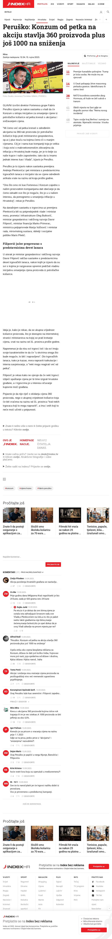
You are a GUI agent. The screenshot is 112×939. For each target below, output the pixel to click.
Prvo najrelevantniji (31, 572)
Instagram (100, 891)
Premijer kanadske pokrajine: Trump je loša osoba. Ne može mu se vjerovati (90, 74)
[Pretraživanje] (107, 12)
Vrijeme (77, 895)
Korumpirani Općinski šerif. (22, 690)
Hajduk (24, 891)
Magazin (42, 877)
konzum (9, 488)
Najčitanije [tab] (89, 64)
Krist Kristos (16, 768)
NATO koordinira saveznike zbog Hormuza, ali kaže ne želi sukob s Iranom (89, 98)
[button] (6, 514)
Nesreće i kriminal (84, 19)
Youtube (99, 886)
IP (6, 729)
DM (6, 753)
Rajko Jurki (22, 607)
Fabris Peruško (44, 488)
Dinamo (24, 886)
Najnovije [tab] (73, 64)
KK (5, 770)
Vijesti (60, 4)
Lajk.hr (59, 891)
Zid (52, 4)
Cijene (101, 4)
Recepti (59, 886)
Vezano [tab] (102, 64)
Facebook (100, 882)
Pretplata (42, 4)
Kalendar (60, 904)
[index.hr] (18, 4)
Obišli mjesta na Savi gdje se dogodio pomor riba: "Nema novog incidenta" (90, 110)
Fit (39, 909)
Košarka (24, 900)
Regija (60, 19)
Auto (40, 904)
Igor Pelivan (15, 728)
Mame (41, 900)
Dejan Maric (15, 751)
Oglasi (91, 4)
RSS (75, 900)
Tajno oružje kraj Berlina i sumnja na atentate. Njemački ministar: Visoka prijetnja (91, 122)
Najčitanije (30, 19)
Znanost (6, 909)
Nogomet (25, 882)
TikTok (99, 895)
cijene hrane (25, 488)
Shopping (42, 882)
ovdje (16, 457)
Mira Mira (14, 708)
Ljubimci (42, 891)
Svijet (52, 19)
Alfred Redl (15, 637)
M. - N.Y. (14, 782)
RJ (15, 607)
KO (5, 691)
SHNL (23, 895)
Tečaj (76, 882)
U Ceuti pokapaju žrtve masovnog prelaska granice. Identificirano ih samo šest (89, 86)
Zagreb (69, 19)
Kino (76, 891)
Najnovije (17, 19)
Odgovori (60, 900)
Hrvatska (42, 19)
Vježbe (59, 895)
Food (40, 895)
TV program (79, 886)
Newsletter (96, 909)
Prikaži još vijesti (87, 134)
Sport (70, 4)
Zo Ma (13, 592)
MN (6, 783)
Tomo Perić (15, 670)
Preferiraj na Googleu (97, 56)
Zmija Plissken (17, 578)
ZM (6, 593)
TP (5, 671)
